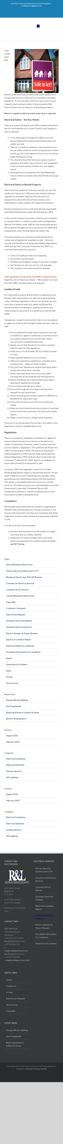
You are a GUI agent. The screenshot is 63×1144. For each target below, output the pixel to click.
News (8, 670)
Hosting (44, 1069)
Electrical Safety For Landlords (20, 646)
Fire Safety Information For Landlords (23, 652)
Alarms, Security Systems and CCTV (22, 571)
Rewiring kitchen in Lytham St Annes (22, 712)
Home (9, 658)
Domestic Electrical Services (19, 627)
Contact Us (11, 986)
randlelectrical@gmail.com (31, 6)
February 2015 (13, 742)
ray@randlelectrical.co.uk (16, 950)
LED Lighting (12, 777)
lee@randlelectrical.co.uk (17, 960)
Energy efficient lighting (17, 700)
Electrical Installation (15, 758)
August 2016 (12, 735)
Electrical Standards (15, 765)
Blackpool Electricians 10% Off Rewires (24, 577)
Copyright (10, 602)
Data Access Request (15, 614)
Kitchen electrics (14, 771)
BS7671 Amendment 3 (16, 718)
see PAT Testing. (17, 544)
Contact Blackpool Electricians (20, 596)
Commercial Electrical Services (20, 583)
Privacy (9, 677)
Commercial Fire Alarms (17, 589)
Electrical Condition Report (18, 639)
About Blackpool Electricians (19, 564)
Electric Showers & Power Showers (22, 633)
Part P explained (13, 706)
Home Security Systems (16, 664)
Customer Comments (16, 608)
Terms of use (12, 683)
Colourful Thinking (32, 1069)
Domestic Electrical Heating (19, 620)
